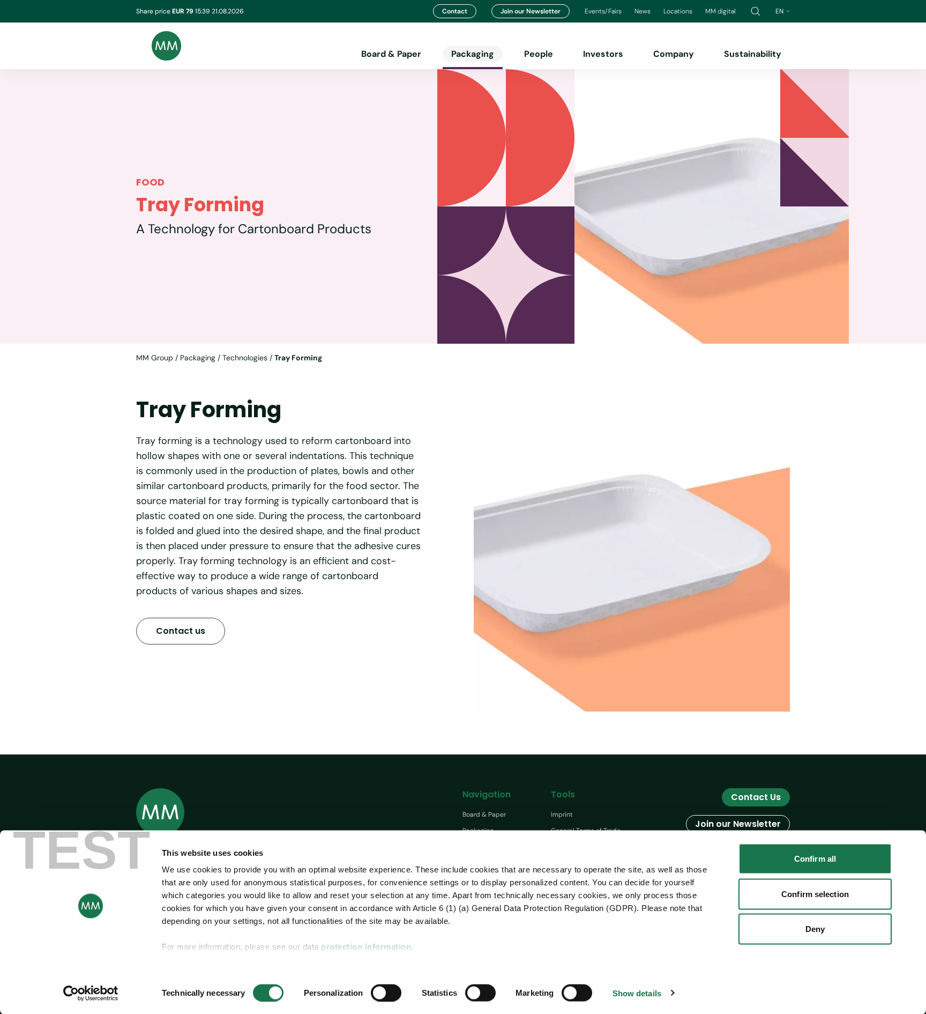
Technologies (244, 357)
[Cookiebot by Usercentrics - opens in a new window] (91, 993)
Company (673, 54)
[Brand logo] (158, 46)
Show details (637, 992)
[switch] (386, 992)
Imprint (562, 814)
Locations (677, 11)
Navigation (486, 794)
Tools (563, 794)
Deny (815, 929)
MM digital (720, 11)
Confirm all (815, 858)
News (642, 11)
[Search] (755, 11)
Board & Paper (391, 54)
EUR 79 (183, 11)
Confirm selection (815, 893)
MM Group (154, 357)
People (538, 54)
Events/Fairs (603, 11)
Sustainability (752, 54)
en (779, 11)
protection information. (367, 946)
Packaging (472, 54)
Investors (603, 54)
